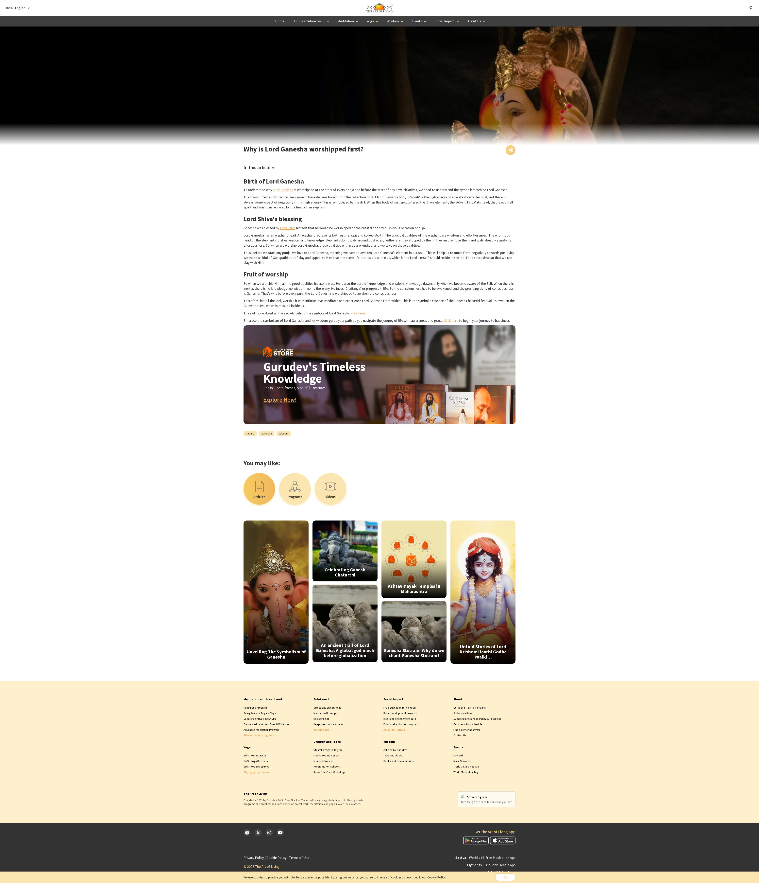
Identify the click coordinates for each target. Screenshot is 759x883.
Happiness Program (255, 707)
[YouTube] (280, 832)
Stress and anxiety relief (327, 707)
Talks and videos (393, 755)
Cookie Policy (276, 857)
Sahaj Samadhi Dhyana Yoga (260, 713)
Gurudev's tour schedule (467, 724)
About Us (474, 21)
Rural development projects (400, 713)
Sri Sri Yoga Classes (255, 755)
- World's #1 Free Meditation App (485, 857)
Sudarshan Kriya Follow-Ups (260, 718)
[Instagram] (269, 832)
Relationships (321, 718)
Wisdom (393, 21)
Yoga (370, 21)
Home (279, 21)
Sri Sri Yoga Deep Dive (256, 766)
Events (417, 21)
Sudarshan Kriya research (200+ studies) (477, 718)
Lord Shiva (287, 228)
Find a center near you (466, 730)
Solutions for (323, 699)
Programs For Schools (326, 766)
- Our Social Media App (491, 865)
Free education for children (399, 707)
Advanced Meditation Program (261, 730)
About (457, 699)
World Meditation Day (466, 772)
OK (505, 877)
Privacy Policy (254, 857)
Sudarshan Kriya (462, 713)
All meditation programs (260, 735)
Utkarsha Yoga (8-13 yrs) (327, 750)
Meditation (345, 21)
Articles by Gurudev (395, 750)
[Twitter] (258, 832)
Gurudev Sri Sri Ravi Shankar (470, 707)
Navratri (458, 755)
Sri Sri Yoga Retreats (256, 761)
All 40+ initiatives (395, 730)
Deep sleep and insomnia (328, 724)
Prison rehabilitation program (400, 724)
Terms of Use (299, 857)
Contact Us (459, 735)
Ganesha (266, 433)
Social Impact (445, 21)
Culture (250, 433)
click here (358, 313)
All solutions (322, 730)
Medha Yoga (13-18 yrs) (327, 755)
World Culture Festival (466, 766)
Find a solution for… (309, 21)
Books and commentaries (398, 761)
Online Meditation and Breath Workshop (267, 724)
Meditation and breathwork (263, 699)
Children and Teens (327, 742)
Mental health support (326, 713)
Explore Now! (279, 399)
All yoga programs (256, 772)
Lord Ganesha (283, 189)
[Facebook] (247, 832)
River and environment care (399, 718)
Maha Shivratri (461, 761)
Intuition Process (323, 761)
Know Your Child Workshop (329, 772)
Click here (451, 320)
